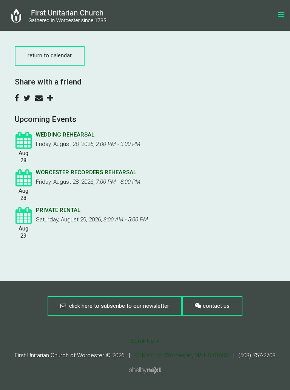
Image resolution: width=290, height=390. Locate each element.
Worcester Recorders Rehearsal (86, 172)
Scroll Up (143, 341)
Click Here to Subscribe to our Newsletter (117, 305)
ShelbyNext (145, 370)
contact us (215, 305)
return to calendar (50, 55)
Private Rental (58, 210)
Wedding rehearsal (65, 134)
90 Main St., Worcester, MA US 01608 (181, 355)
